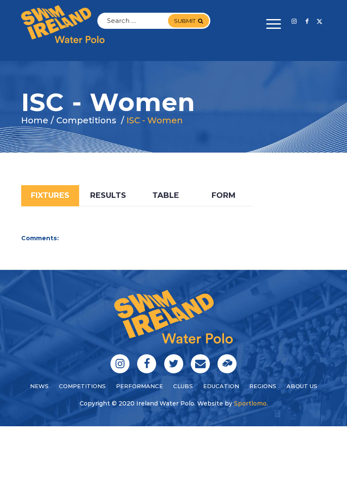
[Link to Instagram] (294, 21)
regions (262, 386)
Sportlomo (250, 403)
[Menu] (269, 24)
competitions (86, 120)
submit (185, 20)
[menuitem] (269, 24)
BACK (310, 178)
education (221, 386)
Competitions (82, 386)
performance (139, 386)
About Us (301, 386)
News (39, 386)
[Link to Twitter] (319, 21)
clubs (183, 386)
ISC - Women (155, 120)
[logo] (63, 24)
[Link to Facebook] (306, 21)
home (34, 120)
